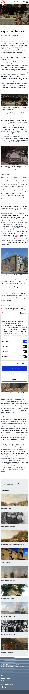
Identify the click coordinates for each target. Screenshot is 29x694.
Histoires (3, 681)
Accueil (2, 675)
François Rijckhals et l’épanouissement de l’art (13, 544)
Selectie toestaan (14, 374)
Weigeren (14, 379)
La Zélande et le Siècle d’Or (8, 616)
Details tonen (20, 363)
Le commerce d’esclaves (7, 652)
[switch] (25, 346)
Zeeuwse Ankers (13, 35)
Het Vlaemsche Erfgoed (13, 237)
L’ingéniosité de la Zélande (8, 598)
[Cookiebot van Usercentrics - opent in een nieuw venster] (20, 313)
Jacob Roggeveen (5, 562)
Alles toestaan (15, 368)
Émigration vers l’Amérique (8, 526)
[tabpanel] (14, 12)
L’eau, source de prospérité (8, 580)
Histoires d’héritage (6, 678)
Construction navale (6, 508)
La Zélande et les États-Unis (8, 634)
